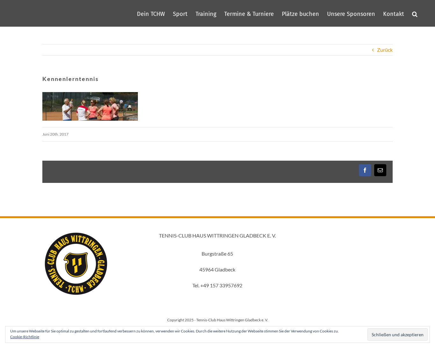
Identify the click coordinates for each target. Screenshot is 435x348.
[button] (414, 13)
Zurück (385, 50)
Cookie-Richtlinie (24, 336)
